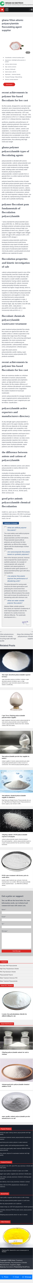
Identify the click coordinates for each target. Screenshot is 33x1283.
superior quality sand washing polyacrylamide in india (14, 1145)
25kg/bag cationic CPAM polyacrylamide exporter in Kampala (14, 835)
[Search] (31, 9)
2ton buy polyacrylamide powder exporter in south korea (15, 1200)
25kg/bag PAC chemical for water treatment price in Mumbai (15, 1251)
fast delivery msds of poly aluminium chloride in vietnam (15, 1181)
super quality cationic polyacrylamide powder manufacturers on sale (16, 1117)
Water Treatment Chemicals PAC (9, 978)
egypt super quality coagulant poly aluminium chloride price (15, 1174)
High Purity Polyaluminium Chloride (9, 968)
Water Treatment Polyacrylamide (8, 981)
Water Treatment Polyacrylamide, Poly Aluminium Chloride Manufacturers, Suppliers (13, 1262)
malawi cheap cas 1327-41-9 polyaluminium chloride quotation (16, 1206)
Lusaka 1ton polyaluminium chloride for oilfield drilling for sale (14, 1015)
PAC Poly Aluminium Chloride (8, 971)
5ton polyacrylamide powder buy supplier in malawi (15, 757)
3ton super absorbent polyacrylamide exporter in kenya (16, 675)
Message (5, 931)
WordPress (26, 1267)
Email (4, 916)
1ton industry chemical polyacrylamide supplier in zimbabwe (14, 796)
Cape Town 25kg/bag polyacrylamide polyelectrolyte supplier (13, 716)
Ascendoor (9, 1267)
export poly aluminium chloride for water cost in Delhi (14, 1170)
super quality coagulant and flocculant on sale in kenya (14, 1197)
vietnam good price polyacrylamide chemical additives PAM (15, 1085)
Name (4, 909)
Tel (3, 924)
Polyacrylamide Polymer (6, 975)
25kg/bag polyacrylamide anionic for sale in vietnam (15, 1053)
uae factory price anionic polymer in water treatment (13, 1142)
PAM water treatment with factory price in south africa (15, 876)
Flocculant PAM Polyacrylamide (8, 965)
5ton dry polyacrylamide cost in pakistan (10, 1203)
